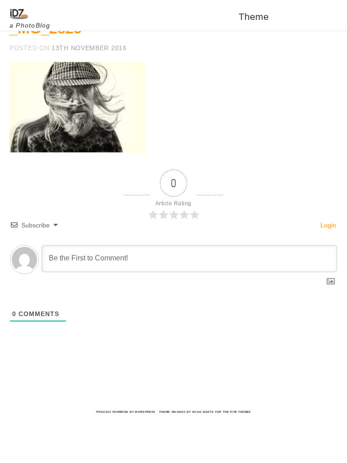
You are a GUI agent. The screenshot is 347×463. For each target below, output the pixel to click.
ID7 (23, 14)
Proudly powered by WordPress (125, 411)
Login (327, 225)
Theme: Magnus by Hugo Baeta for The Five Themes (205, 411)
